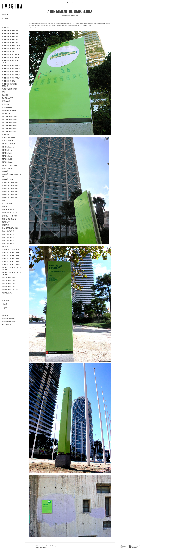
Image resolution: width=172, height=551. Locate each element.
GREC (3, 201)
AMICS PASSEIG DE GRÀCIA (9, 89)
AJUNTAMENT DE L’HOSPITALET (10, 55)
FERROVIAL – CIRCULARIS (9, 144)
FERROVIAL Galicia (7, 153)
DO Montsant (5, 135)
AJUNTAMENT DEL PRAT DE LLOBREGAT (9, 85)
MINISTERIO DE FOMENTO (9, 219)
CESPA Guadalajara (7, 107)
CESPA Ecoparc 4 (6, 104)
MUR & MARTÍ (6, 222)
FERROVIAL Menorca (7, 162)
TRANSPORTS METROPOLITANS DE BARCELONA (11, 269)
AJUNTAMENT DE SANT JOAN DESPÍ (11, 66)
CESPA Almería (6, 101)
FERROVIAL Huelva (7, 156)
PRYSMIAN (5, 246)
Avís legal (5, 315)
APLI (3, 92)
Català (5, 304)
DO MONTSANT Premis (8, 138)
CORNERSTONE (6, 113)
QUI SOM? (5, 18)
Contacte (5, 14)
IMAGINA (4, 207)
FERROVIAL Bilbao (7, 150)
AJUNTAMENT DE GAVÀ (8, 52)
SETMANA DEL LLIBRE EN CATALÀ (11, 249)
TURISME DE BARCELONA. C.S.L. (10, 290)
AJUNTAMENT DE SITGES (8, 81)
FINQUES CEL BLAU (7, 168)
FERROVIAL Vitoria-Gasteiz (9, 165)
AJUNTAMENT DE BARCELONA (10, 30)
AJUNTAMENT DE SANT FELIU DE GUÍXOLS (10, 62)
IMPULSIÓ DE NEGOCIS (8, 210)
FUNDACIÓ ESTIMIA (7, 171)
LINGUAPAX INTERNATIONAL (9, 216)
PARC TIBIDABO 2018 (8, 237)
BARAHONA (5, 95)
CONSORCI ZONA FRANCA (9, 110)
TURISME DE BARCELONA (9, 278)
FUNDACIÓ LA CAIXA (7, 179)
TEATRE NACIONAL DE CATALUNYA (11, 252)
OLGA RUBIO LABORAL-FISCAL (10, 228)
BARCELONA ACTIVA (7, 98)
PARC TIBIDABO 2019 (8, 240)
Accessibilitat (6, 324)
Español (5, 308)
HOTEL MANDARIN (7, 204)
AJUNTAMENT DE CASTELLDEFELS (11, 45)
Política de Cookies (8, 321)
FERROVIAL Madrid (7, 159)
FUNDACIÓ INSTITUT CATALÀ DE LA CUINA (11, 175)
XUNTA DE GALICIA (7, 293)
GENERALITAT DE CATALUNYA (10, 182)
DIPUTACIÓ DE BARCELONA (9, 116)
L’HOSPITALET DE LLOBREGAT (10, 213)
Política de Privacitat (8, 318)
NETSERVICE (5, 225)
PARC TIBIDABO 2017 (8, 231)
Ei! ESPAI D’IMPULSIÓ (8, 141)
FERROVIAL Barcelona (8, 147)
